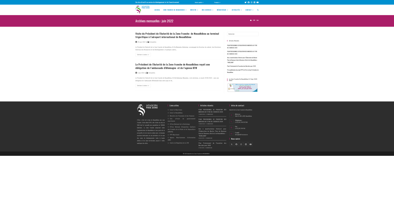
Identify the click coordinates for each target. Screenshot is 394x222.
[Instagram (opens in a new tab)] (251, 2)
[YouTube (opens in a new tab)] (257, 2)
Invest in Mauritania (176, 110)
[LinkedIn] (246, 144)
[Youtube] (251, 144)
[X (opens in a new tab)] (245, 2)
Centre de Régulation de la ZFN (179, 143)
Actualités (153, 42)
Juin (258, 20)
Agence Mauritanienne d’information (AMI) (181, 138)
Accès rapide (198, 2)
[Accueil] (251, 20)
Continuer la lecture (144, 55)
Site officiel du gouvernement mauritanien (181, 120)
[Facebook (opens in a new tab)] (248, 2)
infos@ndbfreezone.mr (241, 134)
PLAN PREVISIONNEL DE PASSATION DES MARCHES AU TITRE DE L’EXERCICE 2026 (212, 110)
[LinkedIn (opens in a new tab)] (254, 2)
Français (216, 2)
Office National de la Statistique (180, 124)
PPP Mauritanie (174, 135)
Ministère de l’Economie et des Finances (182, 116)
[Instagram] (241, 144)
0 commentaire (209, 114)
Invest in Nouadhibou (176, 113)
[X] (232, 144)
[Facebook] (236, 144)
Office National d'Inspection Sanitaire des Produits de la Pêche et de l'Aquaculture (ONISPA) (181, 129)
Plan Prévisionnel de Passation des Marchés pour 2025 (241, 66)
